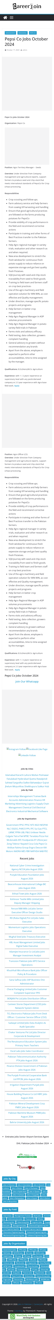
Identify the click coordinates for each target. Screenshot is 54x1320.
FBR (28, 851)
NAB (41, 851)
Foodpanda (28, 840)
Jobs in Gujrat (32, 1198)
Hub (47, 786)
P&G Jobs (42, 1260)
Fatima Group (22, 847)
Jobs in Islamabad (24, 1185)
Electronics (11, 811)
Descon (39, 847)
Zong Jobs (16, 1273)
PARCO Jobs (7, 1256)
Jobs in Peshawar (31, 1188)
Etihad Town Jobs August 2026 (27, 893)
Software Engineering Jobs (37, 1235)
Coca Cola (33, 843)
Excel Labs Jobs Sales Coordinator (27, 1051)
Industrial (22, 811)
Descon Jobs (18, 1279)
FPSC (21, 824)
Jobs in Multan (17, 1188)
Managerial (22, 33)
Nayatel (24, 843)
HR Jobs (40, 1219)
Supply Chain (42, 803)
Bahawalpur (36, 782)
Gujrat (46, 782)
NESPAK (44, 824)
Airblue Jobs (29, 1276)
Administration (26, 800)
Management (10, 33)
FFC (32, 828)
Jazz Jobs (6, 1273)
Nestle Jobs (20, 1263)
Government (12, 824)
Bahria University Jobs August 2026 (27, 1122)
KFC (20, 840)
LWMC (12, 832)
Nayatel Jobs (39, 1273)
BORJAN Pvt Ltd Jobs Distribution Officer (27, 998)
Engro (32, 847)
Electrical (40, 807)
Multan (35, 775)
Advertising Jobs (23, 1222)
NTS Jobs (43, 1250)
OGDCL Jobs (40, 1253)
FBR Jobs (16, 1283)
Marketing (10, 803)
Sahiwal (9, 782)
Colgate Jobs (31, 1263)
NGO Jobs (6, 1253)
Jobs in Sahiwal (18, 1195)
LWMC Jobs (12, 1260)
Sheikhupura (30, 786)
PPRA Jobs (23, 1260)
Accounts (13, 800)
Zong (9, 843)
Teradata (34, 836)
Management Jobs (19, 1225)
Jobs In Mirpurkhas (10, 1201)
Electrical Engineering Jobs (31, 1229)
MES (23, 851)
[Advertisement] (27, 84)
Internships (13, 796)
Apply (16, 385)
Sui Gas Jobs (37, 1256)
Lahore (27, 775)
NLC (9, 828)
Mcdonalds (12, 840)
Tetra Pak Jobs (45, 1263)
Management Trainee (30, 796)
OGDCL (14, 828)
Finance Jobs (30, 1219)
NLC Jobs (29, 1253)
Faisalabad (12, 778)
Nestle (42, 832)
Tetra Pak (18, 836)
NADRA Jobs (45, 1279)
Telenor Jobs (27, 1273)
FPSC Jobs (22, 1250)
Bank (43, 796)
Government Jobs (9, 1250)
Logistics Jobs (37, 1222)
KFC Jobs (11, 1269)
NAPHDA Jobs (28, 1283)
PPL (28, 828)
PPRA (17, 832)
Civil (34, 807)
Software (43, 811)
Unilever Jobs (8, 1263)
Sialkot (26, 782)
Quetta (32, 778)
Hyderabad (23, 778)
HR (43, 800)
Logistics (31, 803)
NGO (37, 824)
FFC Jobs (27, 1256)
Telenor (16, 843)
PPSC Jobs (33, 1250)
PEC (46, 851)
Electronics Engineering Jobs (13, 1232)
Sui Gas (38, 828)
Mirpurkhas (18, 786)
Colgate (9, 836)
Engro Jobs (7, 1279)
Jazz (45, 840)
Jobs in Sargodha (33, 1195)
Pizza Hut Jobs (33, 1266)
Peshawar (44, 775)
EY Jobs (34, 1269)
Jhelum (8, 786)
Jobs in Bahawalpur (17, 1198)
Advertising (21, 803)
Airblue (10, 847)
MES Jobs (6, 1283)
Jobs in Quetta (34, 1191)
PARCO (22, 828)
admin (25, 50)
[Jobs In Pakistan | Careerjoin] (5, 17)
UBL (23, 832)
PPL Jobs (18, 1256)
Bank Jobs (37, 1216)
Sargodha (18, 782)
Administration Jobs (15, 1219)
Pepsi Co (33, 33)
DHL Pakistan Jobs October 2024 (33, 1143)
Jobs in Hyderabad (19, 1191)
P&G (27, 832)
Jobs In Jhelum (45, 1198)
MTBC (26, 836)
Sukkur (40, 786)
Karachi (20, 775)
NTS (32, 824)
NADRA (17, 851)
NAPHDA (34, 851)
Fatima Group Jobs (43, 1276)
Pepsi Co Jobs (17, 1276)
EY (35, 840)
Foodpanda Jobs (23, 1269)
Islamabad (10, 775)
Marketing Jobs (8, 1222)
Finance (38, 800)
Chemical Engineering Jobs (39, 1225)
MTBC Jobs (7, 1266)
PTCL (44, 828)
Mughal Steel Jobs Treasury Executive (27, 936)
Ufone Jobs (44, 1269)
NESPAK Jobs (18, 1253)
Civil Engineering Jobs (11, 1229)
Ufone (40, 840)
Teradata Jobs (19, 1266)
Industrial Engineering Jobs (37, 1232)
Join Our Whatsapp (27, 681)
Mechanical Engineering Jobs (13, 1235)
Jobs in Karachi (39, 1185)
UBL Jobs (33, 1260)
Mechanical (33, 811)
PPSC (27, 824)
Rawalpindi (42, 778)
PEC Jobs (39, 1283)
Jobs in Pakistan (9, 1185)
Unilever (34, 832)
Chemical (26, 807)
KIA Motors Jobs (32, 1279)
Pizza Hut (43, 836)
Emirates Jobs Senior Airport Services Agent (27, 1136)
